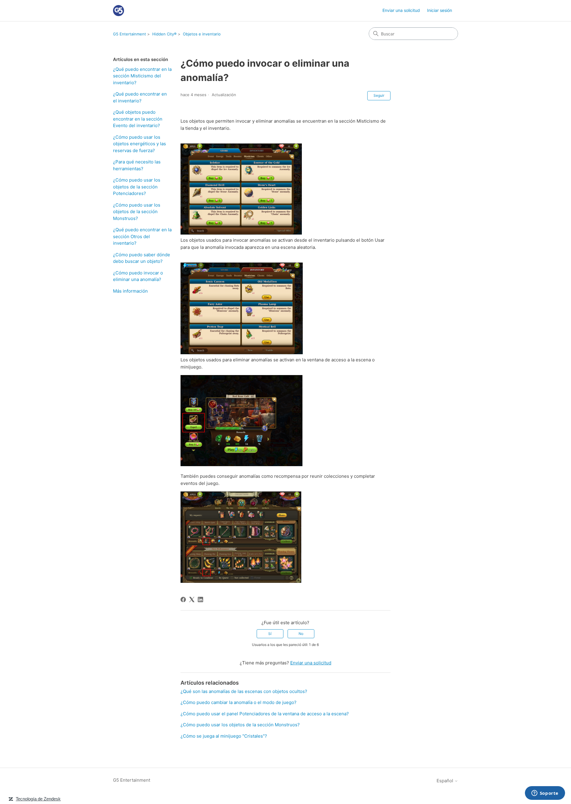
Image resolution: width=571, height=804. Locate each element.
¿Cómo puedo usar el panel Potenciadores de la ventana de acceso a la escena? (265, 713)
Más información (130, 291)
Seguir (379, 95)
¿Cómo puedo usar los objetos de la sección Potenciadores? (136, 186)
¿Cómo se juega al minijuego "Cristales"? (224, 736)
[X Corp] (191, 599)
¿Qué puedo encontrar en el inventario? (140, 97)
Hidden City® (164, 34)
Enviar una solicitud (401, 10)
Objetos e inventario (202, 34)
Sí (270, 633)
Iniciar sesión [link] (439, 10)
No (301, 633)
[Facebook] (183, 599)
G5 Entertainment (129, 34)
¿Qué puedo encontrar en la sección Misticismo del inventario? (142, 75)
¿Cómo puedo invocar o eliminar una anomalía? (138, 276)
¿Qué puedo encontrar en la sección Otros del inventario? (142, 236)
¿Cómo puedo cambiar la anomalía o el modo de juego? (239, 702)
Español (445, 780)
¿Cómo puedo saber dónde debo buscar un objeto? (141, 258)
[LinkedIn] (200, 599)
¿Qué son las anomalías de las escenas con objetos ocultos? (244, 691)
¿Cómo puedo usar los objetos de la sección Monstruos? (136, 211)
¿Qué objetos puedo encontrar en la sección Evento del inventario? (137, 118)
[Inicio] (118, 10)
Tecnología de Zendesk (38, 798)
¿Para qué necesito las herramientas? (137, 165)
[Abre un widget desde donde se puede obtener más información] (545, 793)
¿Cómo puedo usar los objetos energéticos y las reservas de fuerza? (139, 143)
